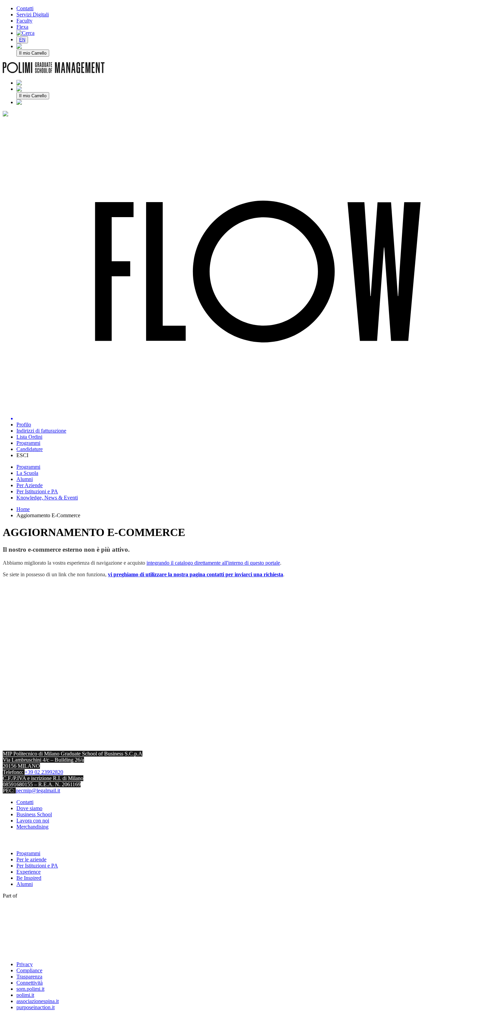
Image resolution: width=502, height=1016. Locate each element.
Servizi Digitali (32, 14)
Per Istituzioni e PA (37, 866)
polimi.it (25, 995)
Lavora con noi (32, 820)
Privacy (24, 964)
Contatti (24, 8)
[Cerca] (25, 33)
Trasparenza (29, 976)
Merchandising (32, 827)
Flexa (22, 27)
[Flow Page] (257, 272)
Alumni (24, 884)
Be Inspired (28, 878)
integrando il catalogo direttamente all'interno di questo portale (213, 563)
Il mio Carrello (32, 53)
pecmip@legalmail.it (38, 790)
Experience (28, 872)
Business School (34, 814)
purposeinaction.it (35, 1007)
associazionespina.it (37, 1001)
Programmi (28, 853)
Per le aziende (31, 859)
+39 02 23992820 (44, 772)
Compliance (29, 970)
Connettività (29, 983)
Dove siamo (29, 808)
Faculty (24, 21)
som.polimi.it (30, 989)
